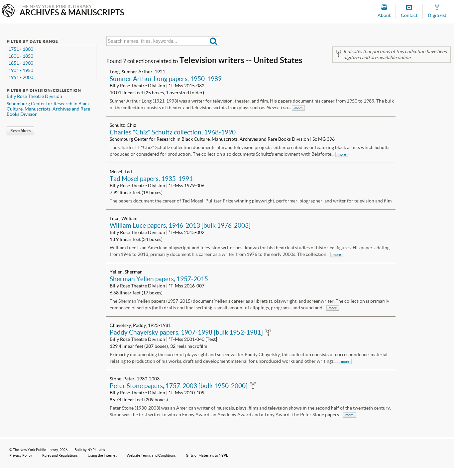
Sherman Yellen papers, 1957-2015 (159, 278)
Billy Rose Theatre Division (34, 96)
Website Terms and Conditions (151, 455)
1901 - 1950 (20, 70)
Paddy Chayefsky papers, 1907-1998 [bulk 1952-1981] (186, 332)
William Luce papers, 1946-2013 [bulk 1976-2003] (180, 225)
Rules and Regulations (60, 455)
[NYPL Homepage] (8, 11)
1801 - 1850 (20, 56)
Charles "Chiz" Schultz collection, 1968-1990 (173, 132)
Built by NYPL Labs (89, 450)
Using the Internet (102, 455)
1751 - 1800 (20, 49)
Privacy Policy (20, 455)
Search (213, 41)
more (298, 108)
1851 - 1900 (20, 63)
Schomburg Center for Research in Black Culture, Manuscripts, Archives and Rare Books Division (48, 109)
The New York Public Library (35, 450)
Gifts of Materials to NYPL (207, 455)
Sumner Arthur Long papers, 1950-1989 (166, 78)
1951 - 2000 (20, 77)
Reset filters (20, 130)
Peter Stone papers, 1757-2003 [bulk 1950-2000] (179, 385)
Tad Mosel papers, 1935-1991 (151, 178)
